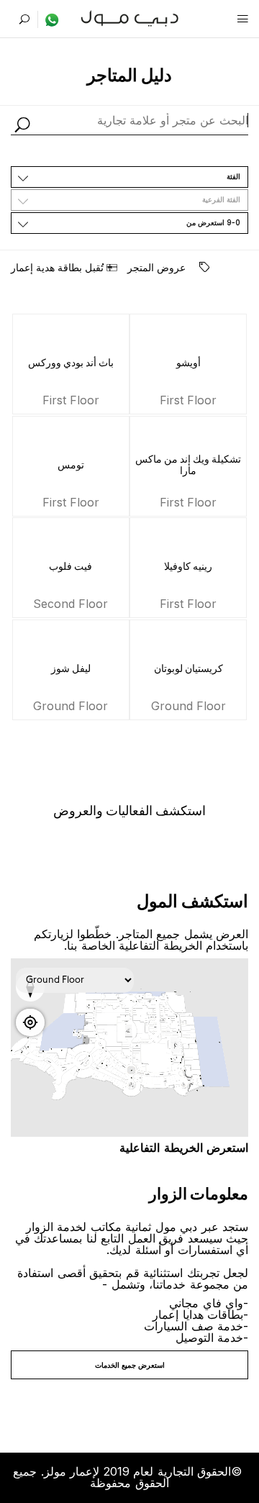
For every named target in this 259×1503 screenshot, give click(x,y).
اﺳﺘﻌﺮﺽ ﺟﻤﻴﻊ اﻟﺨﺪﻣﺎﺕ (130, 1365)
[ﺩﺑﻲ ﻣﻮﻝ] (130, 17)
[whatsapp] (48, 19)
